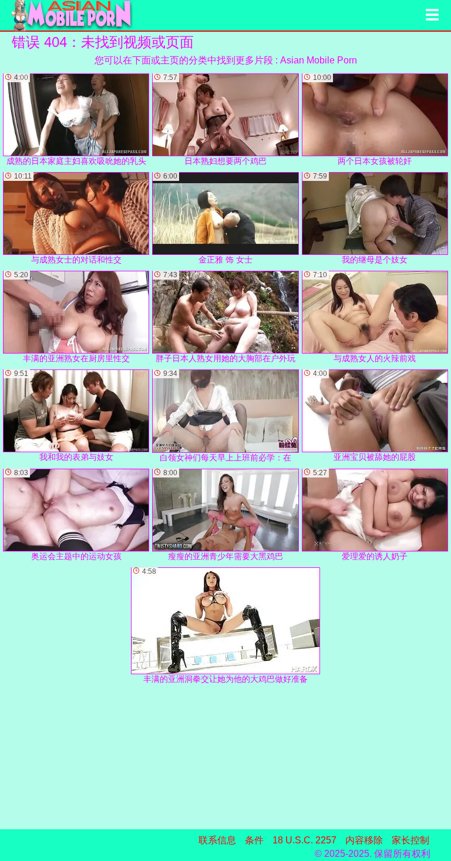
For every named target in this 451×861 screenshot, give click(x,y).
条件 (254, 840)
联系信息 (217, 840)
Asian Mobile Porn (318, 60)
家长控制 (410, 840)
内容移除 (364, 840)
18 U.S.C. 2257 (304, 840)
